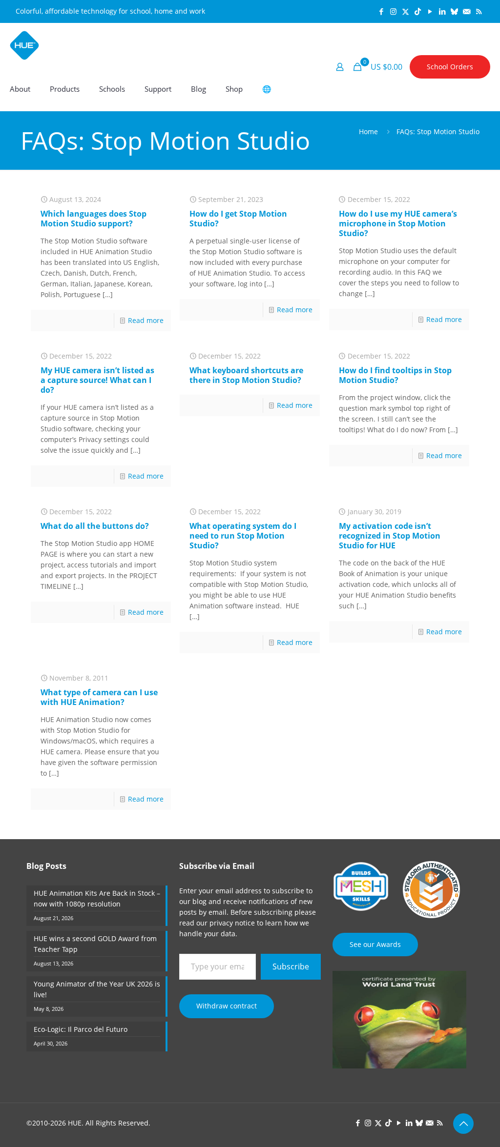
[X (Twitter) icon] (405, 11)
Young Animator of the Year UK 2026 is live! (97, 989)
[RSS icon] (478, 11)
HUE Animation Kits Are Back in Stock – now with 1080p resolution (97, 898)
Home (368, 131)
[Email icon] (466, 11)
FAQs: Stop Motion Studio (437, 131)
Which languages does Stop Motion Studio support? (93, 218)
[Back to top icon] (463, 1123)
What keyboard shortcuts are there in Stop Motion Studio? (246, 375)
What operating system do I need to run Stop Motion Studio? (242, 536)
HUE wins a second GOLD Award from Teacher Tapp (95, 944)
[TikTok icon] (417, 11)
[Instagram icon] (393, 11)
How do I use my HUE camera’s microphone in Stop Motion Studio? (398, 223)
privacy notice (232, 922)
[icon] (454, 11)
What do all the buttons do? (95, 526)
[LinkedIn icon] (442, 11)
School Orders (450, 66)
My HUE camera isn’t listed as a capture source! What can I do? (97, 380)
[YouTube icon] (430, 11)
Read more (146, 320)
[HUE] (24, 45)
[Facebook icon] (381, 11)
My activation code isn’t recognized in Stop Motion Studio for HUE (389, 536)
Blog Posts (46, 866)
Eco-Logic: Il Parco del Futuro (80, 1029)
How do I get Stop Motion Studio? (238, 218)
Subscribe (290, 966)
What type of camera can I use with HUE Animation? (99, 697)
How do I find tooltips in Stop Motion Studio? (395, 375)
